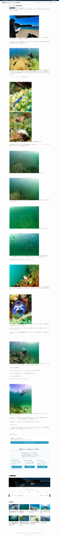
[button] (13, 491)
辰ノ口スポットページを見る (29, 442)
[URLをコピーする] (46, 491)
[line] (53, 0)
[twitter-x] (51, 0)
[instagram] (52, 0)
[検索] (56, 0)
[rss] (55, 0)
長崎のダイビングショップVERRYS (11, 2)
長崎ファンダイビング (12, 475)
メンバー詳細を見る (42, 466)
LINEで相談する (29, 466)
